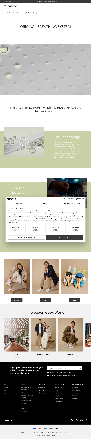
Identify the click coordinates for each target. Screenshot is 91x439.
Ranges (57, 396)
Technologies (59, 398)
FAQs (22, 392)
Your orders (41, 388)
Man (73, 372)
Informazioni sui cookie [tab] (72, 203)
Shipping (23, 398)
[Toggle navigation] (5, 6)
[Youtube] (81, 420)
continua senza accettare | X (74, 198)
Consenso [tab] (18, 203)
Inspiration (58, 393)
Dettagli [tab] (45, 203)
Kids (5, 393)
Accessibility (24, 406)
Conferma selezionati (26, 237)
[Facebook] (72, 420)
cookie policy (15, 223)
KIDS (74, 300)
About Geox (58, 388)
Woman (65, 372)
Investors (75, 398)
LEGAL (43, 435)
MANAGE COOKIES (51, 435)
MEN (45, 300)
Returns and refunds (26, 400)
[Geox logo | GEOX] (8, 420)
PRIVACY (38, 435)
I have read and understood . (62, 375)
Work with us (76, 390)
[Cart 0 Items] (86, 7)
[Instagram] (76, 420)
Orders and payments (27, 395)
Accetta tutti (64, 237)
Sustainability (59, 401)
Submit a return (42, 393)
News (56, 390)
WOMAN (17, 300)
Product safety (25, 411)
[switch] (35, 230)
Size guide (24, 403)
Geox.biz (74, 396)
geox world (7, 13)
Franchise (75, 393)
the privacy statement (69, 375)
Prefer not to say (54, 372)
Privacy (23, 408)
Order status (41, 390)
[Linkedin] (86, 420)
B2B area (75, 388)
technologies (17, 13)
